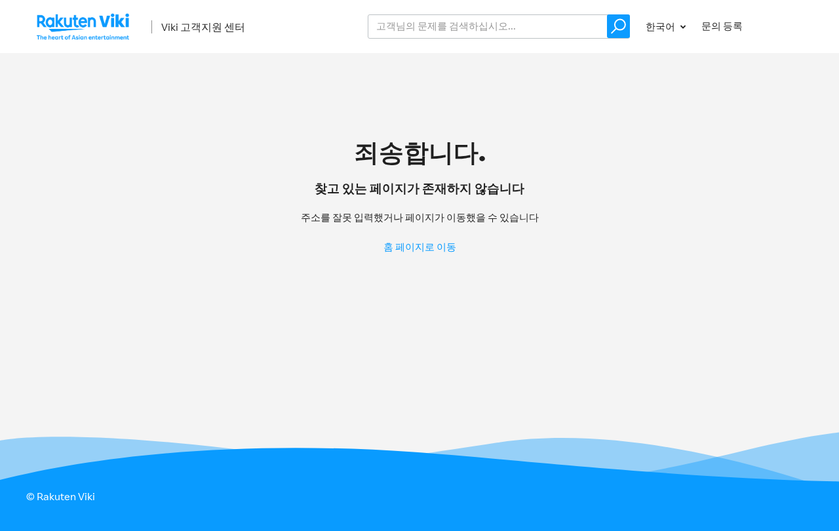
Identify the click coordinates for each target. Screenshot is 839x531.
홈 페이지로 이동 (419, 247)
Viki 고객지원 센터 (203, 26)
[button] (618, 26)
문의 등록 (722, 26)
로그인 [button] (785, 26)
